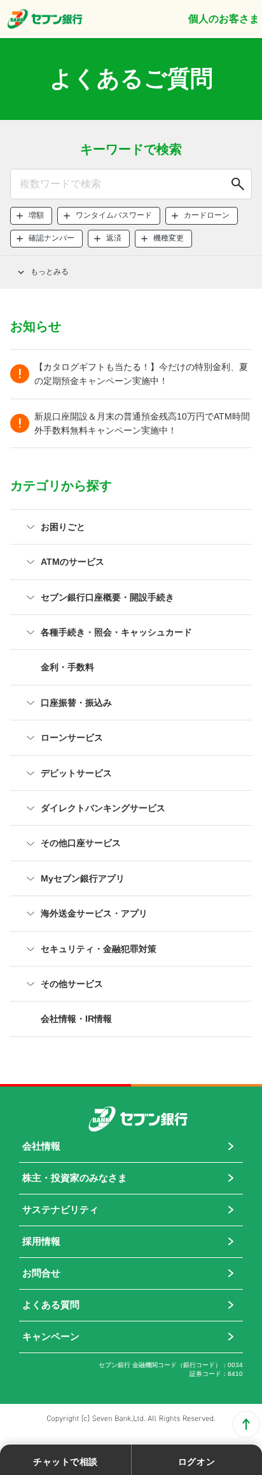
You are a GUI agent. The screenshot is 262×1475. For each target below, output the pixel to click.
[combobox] (131, 184)
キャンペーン (50, 1336)
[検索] (236, 184)
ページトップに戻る (246, 1424)
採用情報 (41, 1241)
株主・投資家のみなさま (74, 1177)
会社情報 (41, 1146)
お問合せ (41, 1272)
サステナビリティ (60, 1209)
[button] (31, 216)
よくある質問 (50, 1304)
